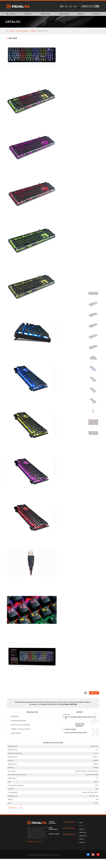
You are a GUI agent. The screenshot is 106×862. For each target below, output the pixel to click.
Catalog (12, 14)
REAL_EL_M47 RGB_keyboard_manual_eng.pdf (78, 717)
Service (80, 13)
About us (28, 13)
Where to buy (45, 13)
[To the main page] (7, 30)
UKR (75, 6)
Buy (92, 693)
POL (70, 6)
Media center (64, 13)
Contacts (96, 13)
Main (81, 822)
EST (66, 6)
